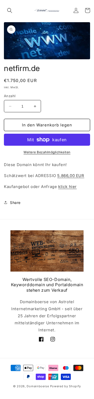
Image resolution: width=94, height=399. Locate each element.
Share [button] (15, 202)
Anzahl (9, 96)
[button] (9, 10)
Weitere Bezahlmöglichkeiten (47, 152)
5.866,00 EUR (70, 175)
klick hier (67, 186)
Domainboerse (38, 386)
